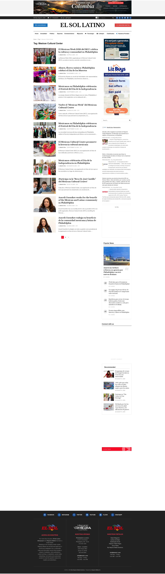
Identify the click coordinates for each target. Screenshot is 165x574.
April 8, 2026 (71, 54)
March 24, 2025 (72, 110)
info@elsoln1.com (82, 555)
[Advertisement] (116, 224)
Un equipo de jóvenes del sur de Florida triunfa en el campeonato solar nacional (119, 291)
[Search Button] (113, 17)
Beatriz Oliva (63, 54)
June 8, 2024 (71, 205)
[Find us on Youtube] (125, 17)
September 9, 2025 (73, 92)
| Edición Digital (124, 25)
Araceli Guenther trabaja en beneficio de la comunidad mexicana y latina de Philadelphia (77, 220)
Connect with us (108, 324)
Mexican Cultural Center (47, 39)
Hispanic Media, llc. (96, 570)
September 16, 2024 (73, 147)
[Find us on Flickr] (128, 17)
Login (63, 17)
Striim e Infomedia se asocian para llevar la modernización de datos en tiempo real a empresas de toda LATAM (116, 155)
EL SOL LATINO (82, 25)
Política (52, 33)
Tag (39, 39)
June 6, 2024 (71, 226)
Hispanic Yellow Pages (115, 543)
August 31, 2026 (120, 378)
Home (36, 33)
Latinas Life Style (115, 540)
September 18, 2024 (73, 129)
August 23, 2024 (72, 166)
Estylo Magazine (115, 538)
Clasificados (110, 33)
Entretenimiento (69, 33)
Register (69, 17)
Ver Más (117, 207)
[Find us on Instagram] (120, 17)
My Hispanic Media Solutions (115, 547)
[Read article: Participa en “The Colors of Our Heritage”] (109, 397)
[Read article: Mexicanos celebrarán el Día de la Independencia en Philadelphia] (45, 167)
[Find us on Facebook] (117, 17)
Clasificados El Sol (115, 542)
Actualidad (43, 33)
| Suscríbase (41, 25)
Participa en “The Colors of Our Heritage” (120, 396)
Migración (80, 33)
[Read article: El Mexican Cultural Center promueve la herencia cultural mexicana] (45, 149)
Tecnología (90, 33)
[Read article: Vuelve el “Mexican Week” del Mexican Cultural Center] (45, 112)
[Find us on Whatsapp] (130, 17)
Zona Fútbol (115, 545)
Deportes (60, 33)
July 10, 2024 (71, 184)
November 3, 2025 (73, 73)
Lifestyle (101, 33)
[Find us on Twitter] (122, 17)
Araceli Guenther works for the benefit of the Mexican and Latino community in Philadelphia (77, 200)
